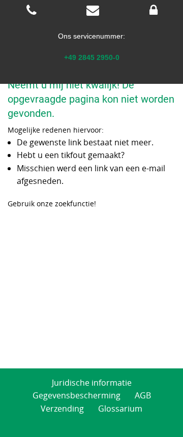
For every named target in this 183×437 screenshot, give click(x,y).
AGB (143, 395)
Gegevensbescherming (76, 395)
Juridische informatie (92, 382)
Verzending (62, 408)
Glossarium (120, 408)
